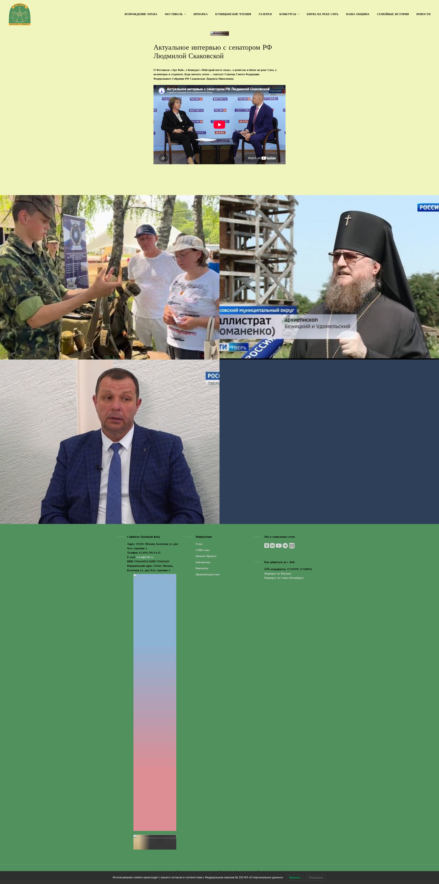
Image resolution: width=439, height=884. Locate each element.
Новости (423, 14)
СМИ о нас (203, 550)
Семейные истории (393, 14)
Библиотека (203, 562)
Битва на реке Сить (323, 14)
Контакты (202, 568)
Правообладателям (208, 574)
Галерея (265, 14)
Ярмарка (200, 14)
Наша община (357, 14)
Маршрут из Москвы (277, 573)
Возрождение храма (141, 14)
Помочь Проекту (206, 556)
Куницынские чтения (233, 14)
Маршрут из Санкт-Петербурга (284, 578)
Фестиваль (174, 14)
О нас (199, 544)
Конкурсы (287, 14)
